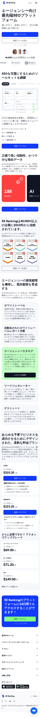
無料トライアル (20, 34)
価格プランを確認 (8, 587)
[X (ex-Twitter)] (5, 701)
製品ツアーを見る (20, 40)
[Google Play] (22, 687)
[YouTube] (10, 701)
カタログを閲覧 (20, 375)
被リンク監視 (7, 136)
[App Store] (8, 687)
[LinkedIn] (14, 701)
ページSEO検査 (8, 140)
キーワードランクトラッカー (13, 129)
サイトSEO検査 (8, 133)
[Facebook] (2, 701)
